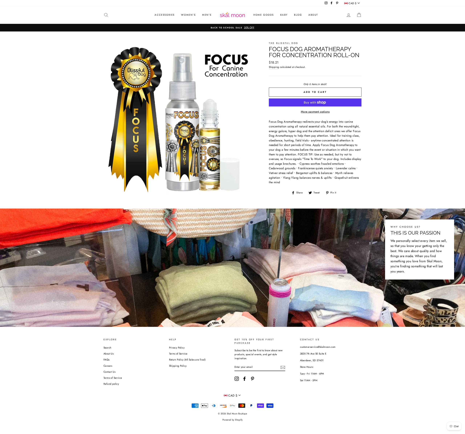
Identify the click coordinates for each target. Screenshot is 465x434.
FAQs (107, 359)
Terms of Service (113, 378)
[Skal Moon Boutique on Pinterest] (252, 378)
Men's (207, 15)
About (313, 15)
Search (107, 347)
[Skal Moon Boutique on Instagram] (236, 378)
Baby (284, 15)
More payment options (315, 112)
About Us (109, 353)
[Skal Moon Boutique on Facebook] (244, 378)
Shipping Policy (178, 366)
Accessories (165, 15)
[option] (232, 28)
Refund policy (111, 384)
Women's (188, 15)
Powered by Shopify (232, 419)
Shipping (274, 67)
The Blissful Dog (283, 43)
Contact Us (109, 372)
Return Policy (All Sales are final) (187, 359)
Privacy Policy (177, 347)
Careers (108, 366)
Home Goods (263, 15)
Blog (298, 15)
